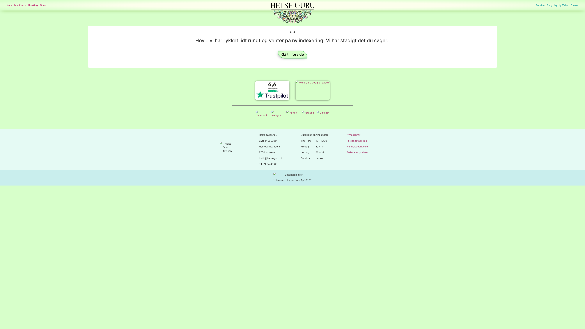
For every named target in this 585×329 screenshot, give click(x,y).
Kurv (9, 5)
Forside (540, 5)
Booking (33, 5)
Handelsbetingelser (358, 146)
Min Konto (20, 5)
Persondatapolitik (357, 140)
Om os (574, 5)
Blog (549, 5)
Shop (43, 5)
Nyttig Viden (561, 5)
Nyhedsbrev (353, 134)
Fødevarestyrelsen (357, 152)
